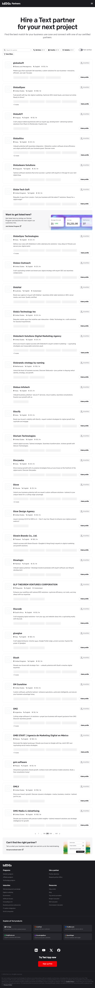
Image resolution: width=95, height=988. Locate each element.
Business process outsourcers (12, 905)
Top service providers (55, 895)
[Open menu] (92, 3)
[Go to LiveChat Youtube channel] (44, 950)
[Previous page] (35, 833)
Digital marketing (8, 892)
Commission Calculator (56, 905)
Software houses (8, 899)
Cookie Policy (70, 981)
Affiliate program (8, 877)
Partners (16, 4)
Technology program (9, 880)
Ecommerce (6, 895)
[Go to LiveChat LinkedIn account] (36, 950)
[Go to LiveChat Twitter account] (51, 950)
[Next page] (59, 833)
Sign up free (47, 964)
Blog (50, 892)
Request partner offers (55, 877)
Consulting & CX (8, 902)
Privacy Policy (8, 985)
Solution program (8, 874)
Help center (52, 889)
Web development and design (11, 889)
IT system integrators (9, 908)
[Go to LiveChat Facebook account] (59, 950)
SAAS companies (8, 911)
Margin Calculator (54, 899)
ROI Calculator (53, 902)
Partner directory (54, 874)
